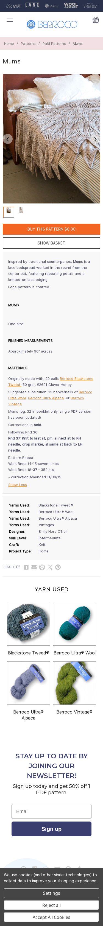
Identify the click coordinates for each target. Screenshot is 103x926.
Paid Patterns (54, 43)
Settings (51, 893)
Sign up (51, 829)
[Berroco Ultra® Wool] (74, 623)
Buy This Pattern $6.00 (51, 229)
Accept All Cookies (51, 917)
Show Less (17, 484)
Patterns (28, 43)
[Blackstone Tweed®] (28, 623)
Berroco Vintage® (74, 712)
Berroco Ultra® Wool (75, 653)
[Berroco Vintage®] (74, 683)
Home (9, 43)
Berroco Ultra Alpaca (46, 398)
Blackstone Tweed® (28, 653)
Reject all (51, 905)
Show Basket (51, 243)
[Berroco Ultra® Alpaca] (28, 683)
